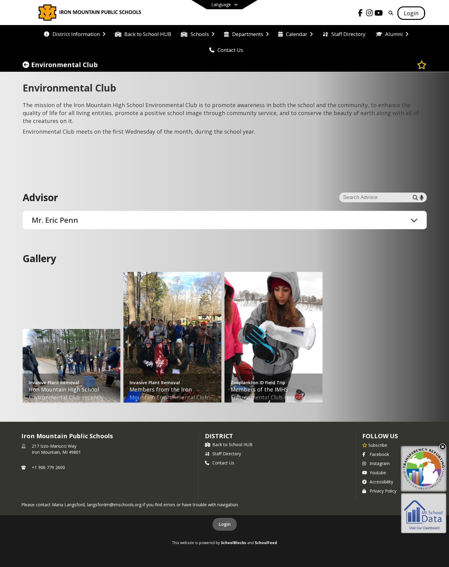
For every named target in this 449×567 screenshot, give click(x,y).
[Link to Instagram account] (369, 14)
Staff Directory (226, 454)
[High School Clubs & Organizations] (27, 64)
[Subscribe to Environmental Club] (422, 64)
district (219, 436)
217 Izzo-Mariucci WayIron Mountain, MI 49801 (56, 449)
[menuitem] (74, 34)
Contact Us (223, 463)
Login (225, 524)
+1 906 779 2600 (48, 467)
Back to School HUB (232, 444)
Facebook (379, 454)
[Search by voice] (422, 197)
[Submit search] (415, 197)
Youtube (378, 472)
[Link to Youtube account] (378, 14)
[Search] (389, 13)
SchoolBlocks (233, 542)
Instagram (380, 463)
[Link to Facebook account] (360, 14)
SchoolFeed (266, 542)
